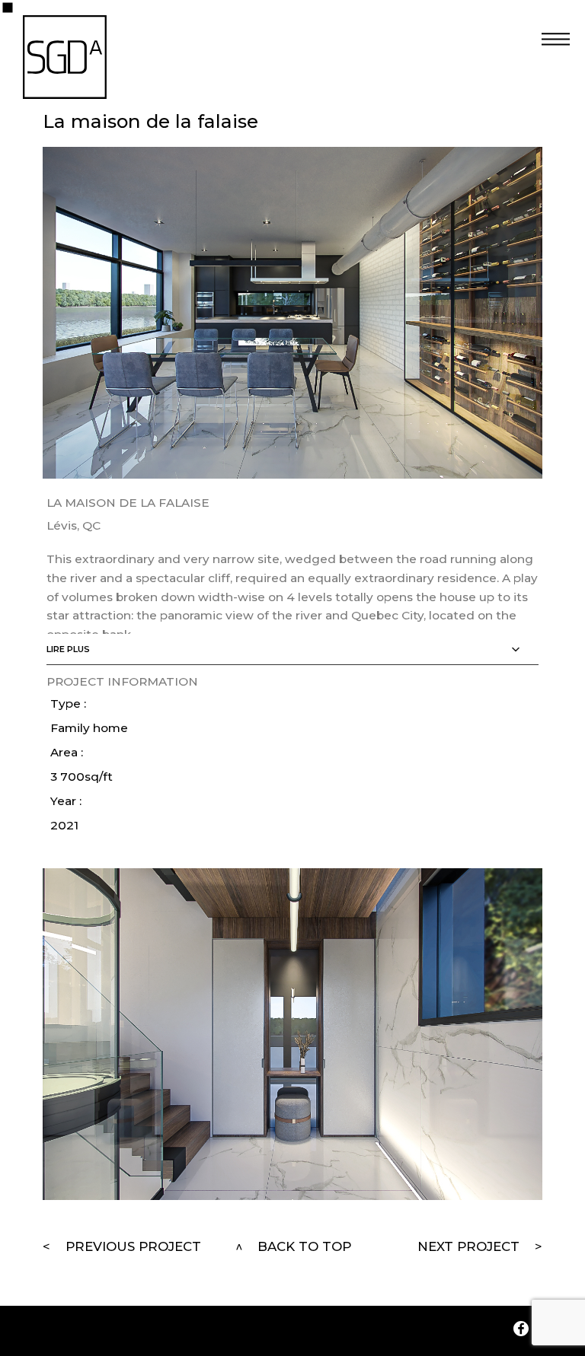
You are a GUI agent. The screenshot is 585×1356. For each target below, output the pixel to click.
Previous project (133, 1246)
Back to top (304, 1246)
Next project (468, 1246)
